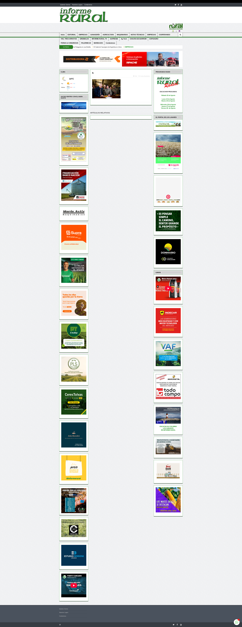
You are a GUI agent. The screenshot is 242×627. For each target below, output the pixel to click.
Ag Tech (124, 39)
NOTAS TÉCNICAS (137, 34)
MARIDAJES (98, 43)
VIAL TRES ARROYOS (69, 39)
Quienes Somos (65, 4)
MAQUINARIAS (122, 34)
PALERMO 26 (86, 43)
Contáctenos (88, 4)
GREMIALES (84, 39)
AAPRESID (114, 39)
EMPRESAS (83, 34)
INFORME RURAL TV (99, 39)
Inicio (63, 34)
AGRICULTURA (108, 34)
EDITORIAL (72, 34)
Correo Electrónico (145, 76)
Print (136, 76)
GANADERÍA (95, 34)
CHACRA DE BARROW (138, 39)
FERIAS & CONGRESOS (69, 43)
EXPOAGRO (153, 39)
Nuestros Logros (77, 4)
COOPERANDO (164, 34)
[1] (236, 623)
